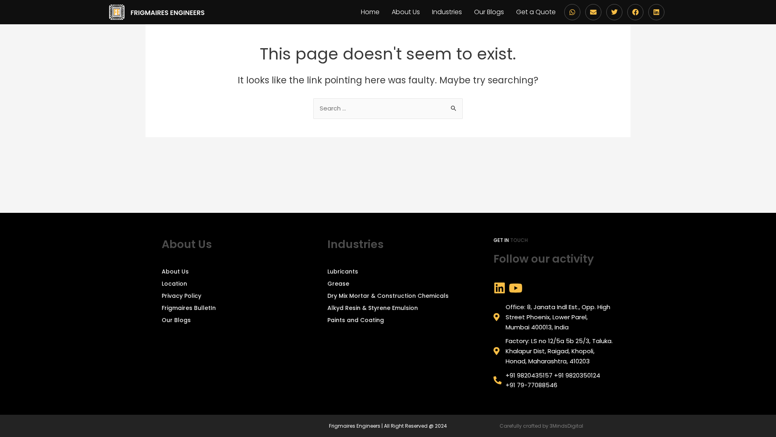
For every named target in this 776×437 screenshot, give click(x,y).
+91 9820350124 (577, 375)
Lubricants (342, 271)
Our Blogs (489, 12)
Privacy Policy (181, 296)
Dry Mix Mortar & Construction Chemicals (388, 296)
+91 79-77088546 (531, 385)
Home (370, 12)
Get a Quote (536, 12)
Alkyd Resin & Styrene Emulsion (372, 308)
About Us (406, 12)
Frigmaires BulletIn (189, 308)
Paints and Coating (355, 320)
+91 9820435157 (529, 375)
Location (174, 284)
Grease (338, 284)
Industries (447, 12)
